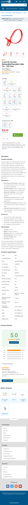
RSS (16, 486)
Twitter (11, 486)
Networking (21, 8)
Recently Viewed (7, 474)
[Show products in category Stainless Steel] (23, 394)
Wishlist (5, 472)
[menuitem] (17, 1)
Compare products (7, 476)
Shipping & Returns (7, 456)
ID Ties (14, 399)
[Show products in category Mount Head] (4, 408)
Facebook (7, 486)
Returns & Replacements (9, 458)
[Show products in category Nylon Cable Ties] (4, 394)
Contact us (6, 448)
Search (5, 428)
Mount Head (5, 413)
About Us (5, 430)
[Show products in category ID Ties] (13, 394)
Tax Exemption (7, 435)
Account (5, 467)
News (4, 433)
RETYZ (4, 60)
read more (4, 148)
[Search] (25, 5)
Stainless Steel (23, 400)
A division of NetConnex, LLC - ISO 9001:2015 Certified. (14, 494)
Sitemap (5, 440)
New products (6, 437)
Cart (4, 469)
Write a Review (5, 73)
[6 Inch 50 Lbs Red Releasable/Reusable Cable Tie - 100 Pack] (14, 37)
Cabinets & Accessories (11, 8)
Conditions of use (7, 451)
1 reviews (17, 72)
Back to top (14, 418)
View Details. (20, 20)
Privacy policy (6, 453)
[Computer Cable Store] (6, 1)
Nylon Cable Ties (5, 400)
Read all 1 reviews (7, 380)
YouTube (20, 486)
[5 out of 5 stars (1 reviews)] (5, 72)
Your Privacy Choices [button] (14, 502)
